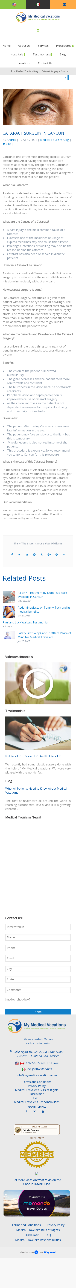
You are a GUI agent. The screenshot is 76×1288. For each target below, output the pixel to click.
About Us (24, 46)
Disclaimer (37, 1094)
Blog (63, 54)
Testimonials (42, 54)
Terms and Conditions (36, 1082)
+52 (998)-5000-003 (39, 1069)
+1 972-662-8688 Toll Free (41, 1063)
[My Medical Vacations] (38, 17)
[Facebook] (28, 1112)
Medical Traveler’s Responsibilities (37, 1102)
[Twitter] (36, 1112)
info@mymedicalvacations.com (37, 1075)
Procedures (64, 46)
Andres (11, 140)
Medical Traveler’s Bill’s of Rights (37, 1090)
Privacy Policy (37, 1086)
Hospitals (17, 54)
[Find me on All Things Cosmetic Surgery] (37, 1156)
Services (43, 46)
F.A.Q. (36, 1098)
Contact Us (45, 63)
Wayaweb (50, 1252)
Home (7, 46)
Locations (24, 63)
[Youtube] (44, 1112)
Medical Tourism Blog (27, 71)
